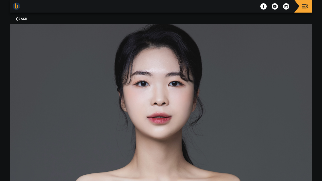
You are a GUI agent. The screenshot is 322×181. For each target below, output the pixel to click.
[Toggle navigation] (305, 6)
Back (22, 19)
